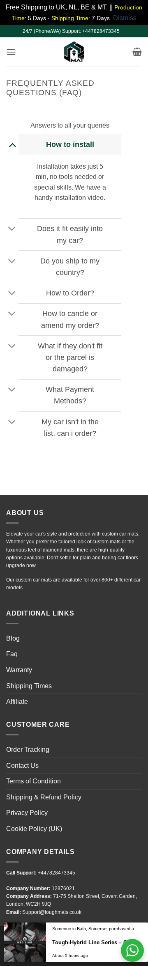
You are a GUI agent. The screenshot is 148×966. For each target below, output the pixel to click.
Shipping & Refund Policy (43, 797)
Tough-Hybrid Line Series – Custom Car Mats (94, 954)
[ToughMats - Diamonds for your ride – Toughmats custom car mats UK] (74, 51)
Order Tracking (27, 749)
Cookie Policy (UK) (34, 828)
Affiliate (17, 701)
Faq (12, 653)
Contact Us (22, 765)
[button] (11, 52)
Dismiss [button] (124, 17)
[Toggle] (12, 144)
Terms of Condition (33, 781)
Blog (13, 638)
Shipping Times (29, 685)
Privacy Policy (27, 812)
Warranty (19, 669)
